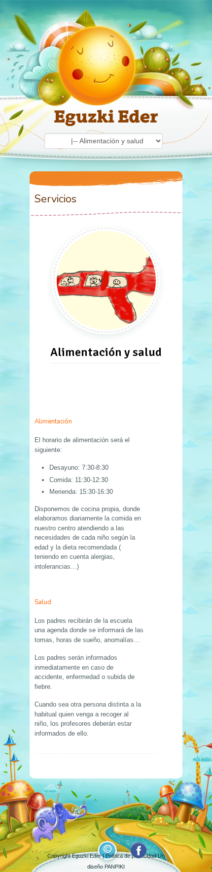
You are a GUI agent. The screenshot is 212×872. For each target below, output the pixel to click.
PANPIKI (115, 867)
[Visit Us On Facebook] (138, 857)
